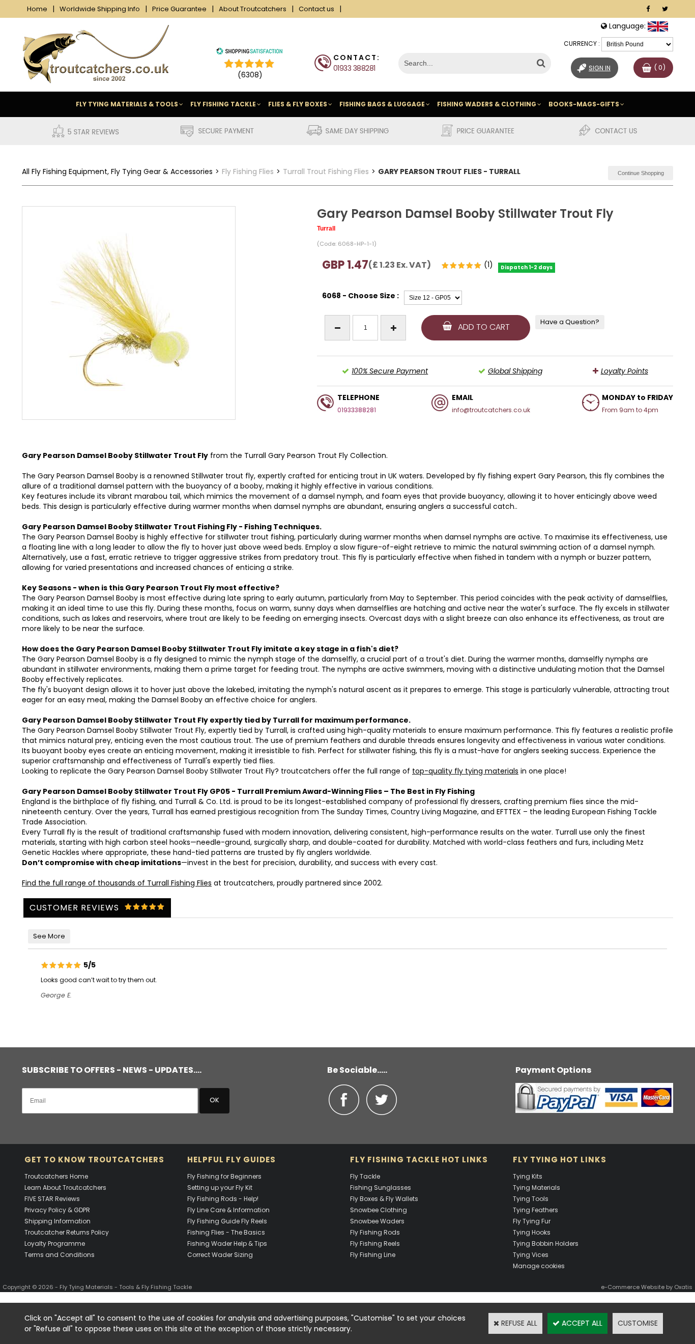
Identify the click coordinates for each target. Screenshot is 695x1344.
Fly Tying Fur (532, 1221)
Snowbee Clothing (378, 1210)
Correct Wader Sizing (220, 1254)
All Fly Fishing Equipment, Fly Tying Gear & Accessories (117, 171)
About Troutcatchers (252, 9)
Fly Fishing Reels (375, 1243)
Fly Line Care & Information (228, 1210)
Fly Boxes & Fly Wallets (384, 1198)
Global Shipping (515, 371)
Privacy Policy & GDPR (57, 1210)
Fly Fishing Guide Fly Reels (227, 1221)
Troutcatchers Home (56, 1176)
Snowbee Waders (377, 1221)
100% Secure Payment (390, 371)
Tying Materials (536, 1187)
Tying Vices (530, 1254)
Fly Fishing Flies (248, 171)
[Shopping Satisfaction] (249, 52)
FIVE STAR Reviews (52, 1198)
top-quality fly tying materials (465, 771)
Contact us (316, 9)
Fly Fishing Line (372, 1254)
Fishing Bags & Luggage (382, 104)
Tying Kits (527, 1176)
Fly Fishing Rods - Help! (222, 1198)
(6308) (250, 75)
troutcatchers (306, 771)
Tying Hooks (532, 1232)
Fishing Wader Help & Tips (227, 1243)
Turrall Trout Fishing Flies (326, 171)
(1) (488, 265)
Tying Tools (530, 1198)
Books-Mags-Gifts (583, 104)
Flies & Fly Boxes (297, 104)
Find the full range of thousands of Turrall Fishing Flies (117, 883)
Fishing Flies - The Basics (226, 1232)
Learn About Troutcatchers (65, 1187)
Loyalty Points (624, 371)
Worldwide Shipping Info (100, 9)
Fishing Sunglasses (380, 1187)
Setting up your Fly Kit (219, 1187)
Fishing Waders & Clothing (486, 104)
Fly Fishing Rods (375, 1232)
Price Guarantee (179, 9)
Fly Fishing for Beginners (224, 1176)
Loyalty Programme (54, 1243)
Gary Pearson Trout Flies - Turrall (449, 171)
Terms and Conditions (59, 1254)
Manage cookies (539, 1266)
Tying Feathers (535, 1210)
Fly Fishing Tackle (223, 104)
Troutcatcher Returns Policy (66, 1232)
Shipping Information (57, 1221)
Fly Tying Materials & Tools (127, 104)
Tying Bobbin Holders (545, 1243)
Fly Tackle (365, 1176)
